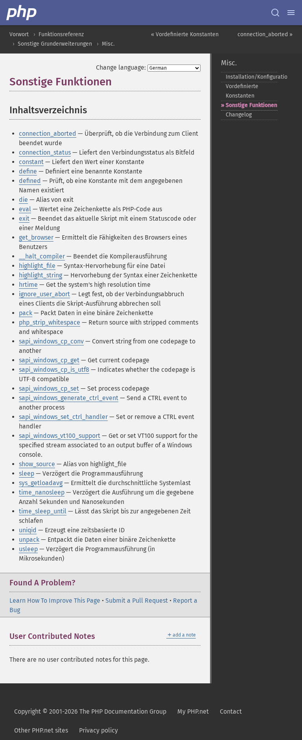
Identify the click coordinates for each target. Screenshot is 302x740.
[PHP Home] (22, 12)
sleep (26, 473)
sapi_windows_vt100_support (59, 435)
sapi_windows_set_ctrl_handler (63, 417)
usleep (28, 549)
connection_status (45, 152)
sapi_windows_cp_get (49, 360)
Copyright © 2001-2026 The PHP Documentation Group (90, 711)
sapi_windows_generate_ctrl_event (68, 398)
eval (25, 209)
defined (30, 181)
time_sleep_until (42, 511)
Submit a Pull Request (136, 600)
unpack (29, 539)
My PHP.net (193, 711)
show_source (37, 464)
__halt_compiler (42, 256)
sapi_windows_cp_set (49, 388)
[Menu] (291, 12)
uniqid (28, 530)
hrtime (28, 284)
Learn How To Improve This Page (54, 600)
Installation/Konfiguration (252, 77)
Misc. (108, 44)
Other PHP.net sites (41, 730)
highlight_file (37, 265)
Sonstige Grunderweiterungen (55, 44)
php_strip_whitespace (49, 322)
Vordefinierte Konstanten (242, 91)
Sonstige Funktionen (251, 105)
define (28, 171)
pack (25, 313)
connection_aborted (47, 133)
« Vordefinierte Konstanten (185, 34)
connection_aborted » (265, 34)
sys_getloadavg (41, 483)
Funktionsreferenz (61, 34)
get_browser (36, 237)
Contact (231, 711)
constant (31, 162)
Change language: (121, 67)
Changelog (239, 114)
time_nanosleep (41, 492)
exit (24, 218)
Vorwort (19, 34)
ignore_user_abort (44, 294)
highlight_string (40, 275)
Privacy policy (98, 730)
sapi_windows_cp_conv (51, 341)
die (23, 199)
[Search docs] (275, 12)
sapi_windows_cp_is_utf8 (54, 369)
